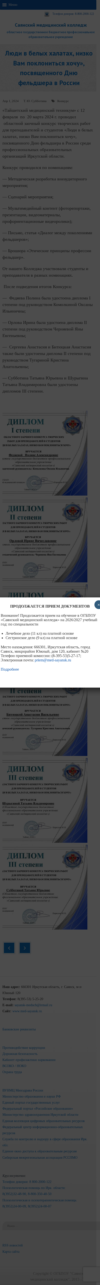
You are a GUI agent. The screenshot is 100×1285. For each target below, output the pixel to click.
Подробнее (10, 669)
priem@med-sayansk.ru (53, 660)
